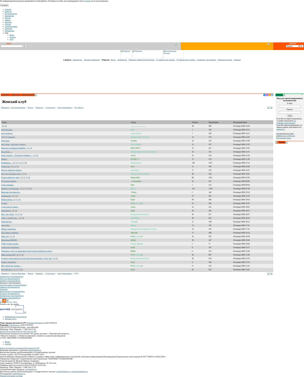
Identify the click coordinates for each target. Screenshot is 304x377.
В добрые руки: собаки (186, 60)
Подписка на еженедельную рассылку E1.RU (18, 331)
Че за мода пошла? (9, 181)
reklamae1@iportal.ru (35, 323)
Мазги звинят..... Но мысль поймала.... (17, 155)
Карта (113, 60)
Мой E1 (279, 95)
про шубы (5, 225)
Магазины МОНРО (9, 240)
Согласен (4, 5)
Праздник (5, 141)
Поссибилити (7, 270)
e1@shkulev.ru (31, 369)
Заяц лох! (5, 236)
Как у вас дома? (8, 214)
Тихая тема (6, 166)
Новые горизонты (9, 229)
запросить (281, 129)
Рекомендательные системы (11, 376)
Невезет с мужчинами (10, 189)
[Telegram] (272, 95)
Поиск (30, 108)
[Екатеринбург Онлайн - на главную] (173, 58)
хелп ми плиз (7, 130)
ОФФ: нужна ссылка (10, 244)
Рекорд (4, 159)
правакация (6, 196)
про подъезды (7, 133)
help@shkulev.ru (34, 350)
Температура (6, 222)
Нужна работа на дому (10, 178)
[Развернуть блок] (277, 142)
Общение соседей (225, 60)
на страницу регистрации (286, 122)
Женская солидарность (11, 192)
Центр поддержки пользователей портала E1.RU (20, 348)
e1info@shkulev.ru (63, 372)
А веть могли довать (10, 207)
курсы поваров (7, 185)
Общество (16, 95)
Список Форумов (18, 108)
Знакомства (77, 60)
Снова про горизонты (10, 247)
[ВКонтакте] (264, 95)
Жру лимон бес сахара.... (11, 266)
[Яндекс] (291, 136)
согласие (86, 1)
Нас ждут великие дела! (11, 174)
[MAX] (267, 95)
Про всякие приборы (10, 233)
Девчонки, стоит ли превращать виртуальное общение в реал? (27, 251)
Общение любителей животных (141, 60)
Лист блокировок (65, 108)
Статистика (50, 108)
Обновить (5, 108)
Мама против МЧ (8, 255)
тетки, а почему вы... (10, 218)
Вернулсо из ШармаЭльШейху (14, 148)
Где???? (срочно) (8, 137)
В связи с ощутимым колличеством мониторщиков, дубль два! (27, 258)
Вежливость (6, 211)
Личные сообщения (92, 60)
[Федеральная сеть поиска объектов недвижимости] (25, 313)
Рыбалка (237, 60)
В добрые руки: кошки (165, 60)
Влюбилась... (7, 163)
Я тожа (4, 203)
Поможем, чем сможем (206, 60)
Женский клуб (28, 95)
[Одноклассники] (270, 95)
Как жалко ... (6, 152)
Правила (39, 108)
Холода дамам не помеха (11, 170)
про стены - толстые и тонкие (13, 144)
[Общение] (126, 58)
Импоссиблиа (7, 200)
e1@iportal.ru (14, 325)
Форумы (5, 95)
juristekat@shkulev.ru (79, 372)
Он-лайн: (78, 108)
